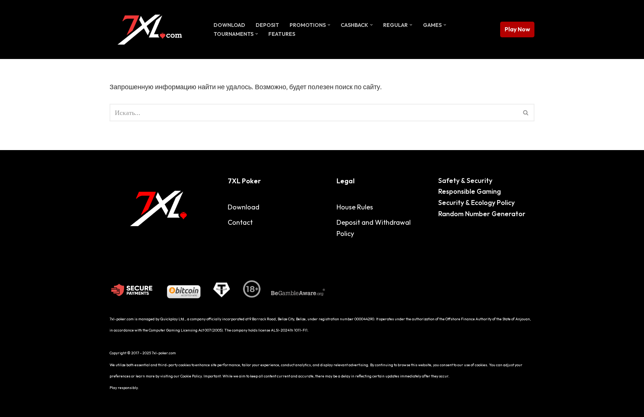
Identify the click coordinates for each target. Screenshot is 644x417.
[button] (329, 25)
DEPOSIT (267, 25)
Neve (117, 406)
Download (229, 25)
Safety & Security (465, 180)
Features (281, 34)
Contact (240, 222)
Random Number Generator (481, 213)
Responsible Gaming (469, 191)
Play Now (517, 29)
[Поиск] (526, 112)
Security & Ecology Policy (476, 202)
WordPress (181, 406)
